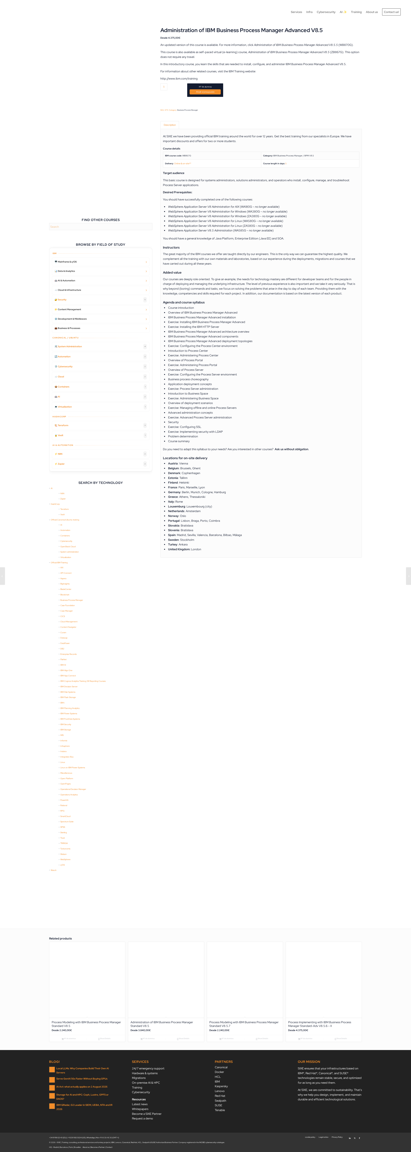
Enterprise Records (68, 654)
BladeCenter (65, 589)
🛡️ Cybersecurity (100, 366)
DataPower (65, 643)
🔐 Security (100, 299)
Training (137, 1087)
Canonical (221, 1067)
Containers (65, 535)
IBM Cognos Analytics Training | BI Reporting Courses (83, 681)
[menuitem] (296, 12)
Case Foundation (67, 605)
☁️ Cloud (100, 376)
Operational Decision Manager (73, 789)
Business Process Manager (71, 600)
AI (51, 488)
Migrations (139, 1078)
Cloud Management (68, 621)
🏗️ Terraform (100, 425)
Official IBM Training (59, 562)
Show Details (105, 1038)
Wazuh (54, 870)
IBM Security (65, 724)
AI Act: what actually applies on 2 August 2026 (81, 1086)
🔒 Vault (100, 435)
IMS (62, 735)
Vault (62, 514)
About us (86, 1147)
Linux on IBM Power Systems (72, 767)
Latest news (140, 1104)
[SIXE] (21, 12)
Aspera (63, 578)
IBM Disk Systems (67, 692)
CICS (62, 616)
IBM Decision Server (69, 686)
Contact (109, 1147)
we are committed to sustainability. (331, 1090)
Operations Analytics (69, 794)
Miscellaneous (66, 773)
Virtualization (65, 557)
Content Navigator (68, 627)
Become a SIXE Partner (147, 1114)
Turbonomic (65, 848)
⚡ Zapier (100, 463)
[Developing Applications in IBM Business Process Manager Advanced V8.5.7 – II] (2, 576)
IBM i (62, 702)
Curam (63, 632)
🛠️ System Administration (100, 346)
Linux (62, 762)
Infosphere (65, 746)
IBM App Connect (68, 675)
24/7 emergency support (148, 1068)
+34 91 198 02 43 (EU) (58, 1137)
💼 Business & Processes (67, 328)
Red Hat (220, 1096)
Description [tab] (170, 125)
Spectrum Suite (67, 821)
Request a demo (142, 1118)
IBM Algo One (66, 670)
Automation (65, 530)
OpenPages (65, 783)
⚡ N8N (100, 453)
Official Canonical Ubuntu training (65, 520)
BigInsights (65, 583)
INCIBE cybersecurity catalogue (211, 1142)
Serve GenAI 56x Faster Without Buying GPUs (81, 1078)
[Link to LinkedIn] (349, 1137)
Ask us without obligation (291, 449)
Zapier (63, 498)
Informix (63, 740)
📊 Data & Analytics (65, 271)
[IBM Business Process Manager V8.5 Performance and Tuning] (408, 576)
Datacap (63, 638)
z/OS (62, 865)
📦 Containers (100, 386)
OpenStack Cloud (68, 546)
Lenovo (220, 1091)
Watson (63, 854)
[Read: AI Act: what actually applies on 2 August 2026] (52, 1088)
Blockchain (64, 594)
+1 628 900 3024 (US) (77, 1137)
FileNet (63, 659)
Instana (63, 751)
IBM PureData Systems (70, 719)
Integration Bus (66, 757)
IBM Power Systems (68, 713)
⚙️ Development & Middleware (71, 318)
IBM (217, 1081)
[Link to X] (354, 1137)
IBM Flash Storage (68, 697)
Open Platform (66, 778)
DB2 (62, 648)
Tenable (220, 1110)
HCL (218, 1077)
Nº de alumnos (205, 86)
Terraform (64, 509)
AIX (61, 567)
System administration (69, 552)
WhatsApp (91, 1137)
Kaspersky (221, 1086)
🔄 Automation (100, 356)
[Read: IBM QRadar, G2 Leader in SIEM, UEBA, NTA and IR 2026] (52, 1106)
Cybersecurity (66, 541)
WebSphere (65, 859)
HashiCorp (55, 504)
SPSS (62, 827)
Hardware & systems (145, 1073)
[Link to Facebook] (359, 1137)
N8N (62, 493)
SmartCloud (65, 816)
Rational (63, 805)
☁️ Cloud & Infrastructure (68, 290)
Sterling (63, 832)
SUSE (218, 1105)
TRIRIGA (64, 843)
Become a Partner (98, 1147)
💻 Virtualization (100, 406)
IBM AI (63, 665)
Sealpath (220, 1100)
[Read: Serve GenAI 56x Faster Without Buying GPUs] (52, 1080)
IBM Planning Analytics (69, 708)
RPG (62, 811)
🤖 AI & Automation (65, 280)
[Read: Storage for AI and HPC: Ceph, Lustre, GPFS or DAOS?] (52, 1096)
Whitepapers (140, 1109)
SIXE (169, 136)
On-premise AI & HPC (146, 1082)
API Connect (65, 573)
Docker (219, 1072)
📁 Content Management (68, 309)
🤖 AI (100, 396)
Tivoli (62, 838)
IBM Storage (65, 729)
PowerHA (64, 800)
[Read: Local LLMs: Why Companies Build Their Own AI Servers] (52, 1069)
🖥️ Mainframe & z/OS (66, 261)
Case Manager (66, 611)
